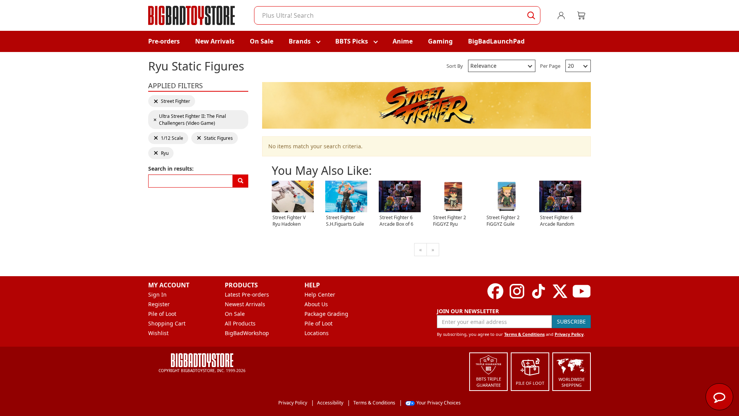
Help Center (319, 294)
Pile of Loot (162, 313)
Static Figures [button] (214, 138)
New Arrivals (214, 41)
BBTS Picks (351, 41)
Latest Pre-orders (247, 294)
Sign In (157, 294)
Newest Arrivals (245, 304)
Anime (403, 41)
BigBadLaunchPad (496, 41)
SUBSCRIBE (571, 321)
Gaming (440, 41)
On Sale (261, 41)
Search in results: (171, 168)
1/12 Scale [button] (168, 138)
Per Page (550, 65)
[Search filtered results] (240, 181)
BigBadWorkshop (247, 333)
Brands (300, 41)
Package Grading (326, 313)
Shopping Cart (167, 323)
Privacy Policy (569, 334)
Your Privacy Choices (438, 402)
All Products (240, 323)
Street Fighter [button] (171, 101)
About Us (316, 304)
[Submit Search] (531, 15)
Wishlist (158, 333)
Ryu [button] (163, 153)
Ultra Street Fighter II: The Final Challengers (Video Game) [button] (189, 119)
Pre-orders (164, 41)
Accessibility (330, 402)
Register (159, 304)
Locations (316, 333)
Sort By (454, 65)
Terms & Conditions (524, 334)
